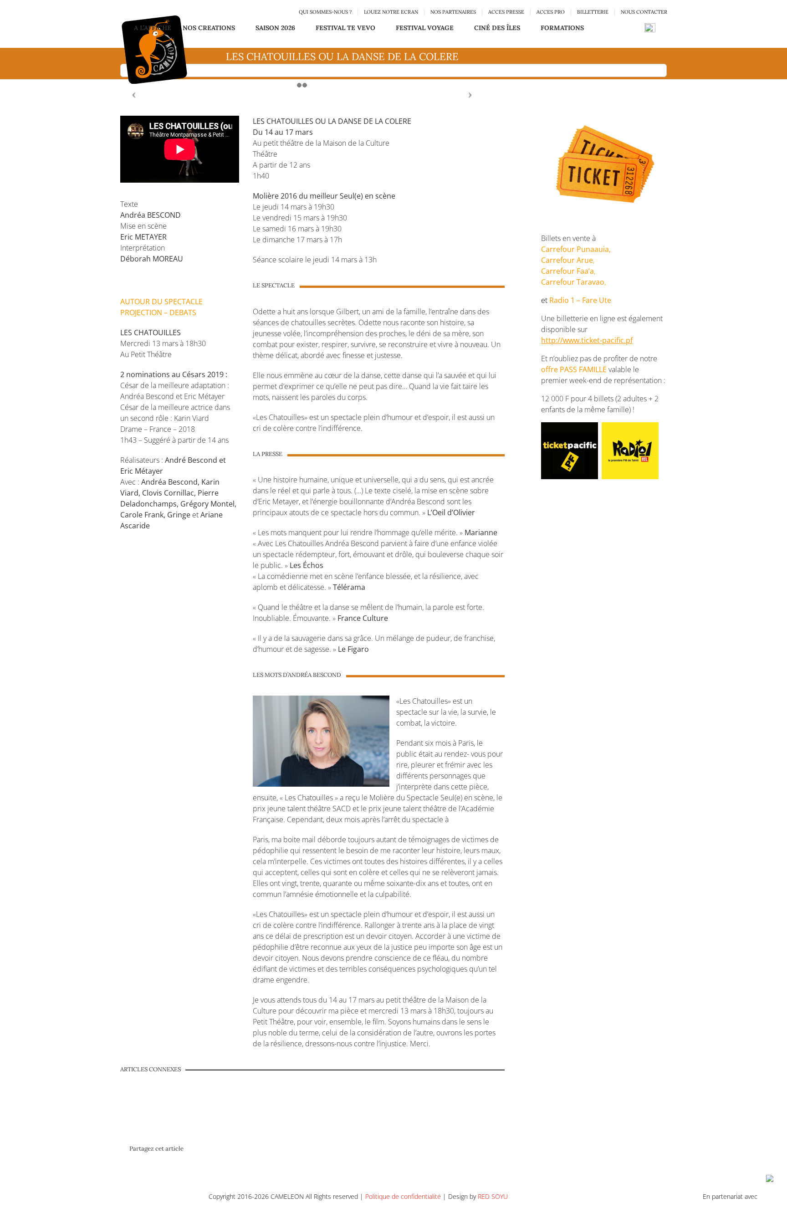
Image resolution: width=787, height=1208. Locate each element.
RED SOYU (493, 1196)
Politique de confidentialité (403, 1196)
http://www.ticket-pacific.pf (587, 340)
